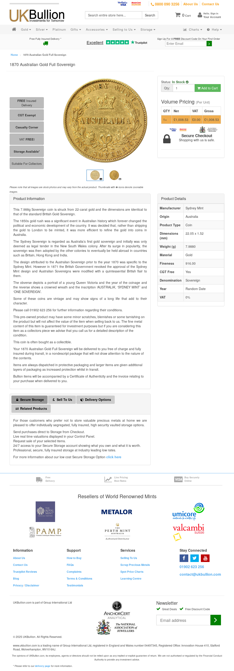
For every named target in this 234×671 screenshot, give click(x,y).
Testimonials (75, 585)
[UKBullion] (40, 8)
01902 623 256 (192, 566)
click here (113, 457)
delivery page (42, 666)
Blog (16, 578)
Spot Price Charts (132, 572)
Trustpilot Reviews (25, 572)
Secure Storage (31, 399)
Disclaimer (32, 585)
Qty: (167, 88)
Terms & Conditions (79, 578)
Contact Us (210, 4)
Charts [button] (194, 29)
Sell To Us (64, 399)
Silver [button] (41, 29)
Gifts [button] (75, 29)
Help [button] (215, 29)
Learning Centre (130, 578)
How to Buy (74, 558)
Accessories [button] (96, 29)
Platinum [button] (59, 29)
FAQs (70, 565)
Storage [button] (147, 29)
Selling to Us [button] (123, 29)
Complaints (74, 572)
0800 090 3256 (166, 4)
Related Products (33, 408)
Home (14, 54)
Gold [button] (25, 29)
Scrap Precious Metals (135, 565)
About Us (190, 4)
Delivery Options (97, 399)
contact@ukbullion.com (200, 574)
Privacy (18, 585)
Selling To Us (128, 558)
